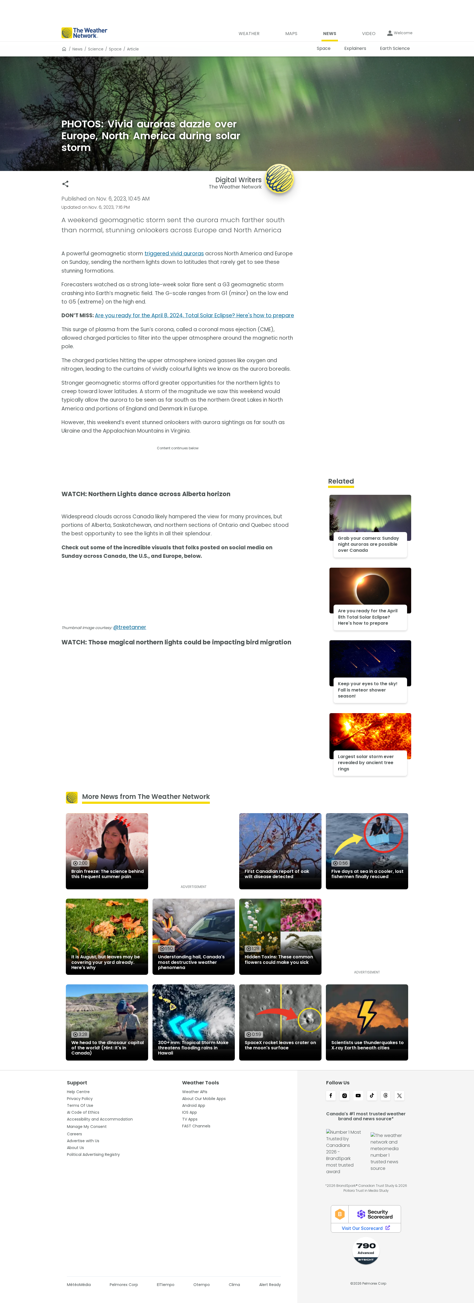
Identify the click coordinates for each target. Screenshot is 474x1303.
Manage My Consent (87, 1126)
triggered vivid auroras (174, 253)
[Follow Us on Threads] (386, 1096)
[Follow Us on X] (399, 1096)
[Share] (65, 184)
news (77, 49)
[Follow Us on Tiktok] (372, 1096)
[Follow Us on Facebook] (331, 1096)
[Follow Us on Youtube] (358, 1096)
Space (115, 49)
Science (95, 49)
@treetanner (129, 627)
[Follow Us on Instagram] (344, 1096)
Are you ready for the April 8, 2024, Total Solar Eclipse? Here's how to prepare (194, 315)
